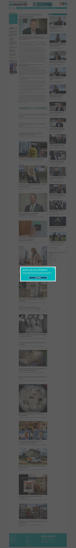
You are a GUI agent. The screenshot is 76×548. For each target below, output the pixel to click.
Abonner (38, 277)
